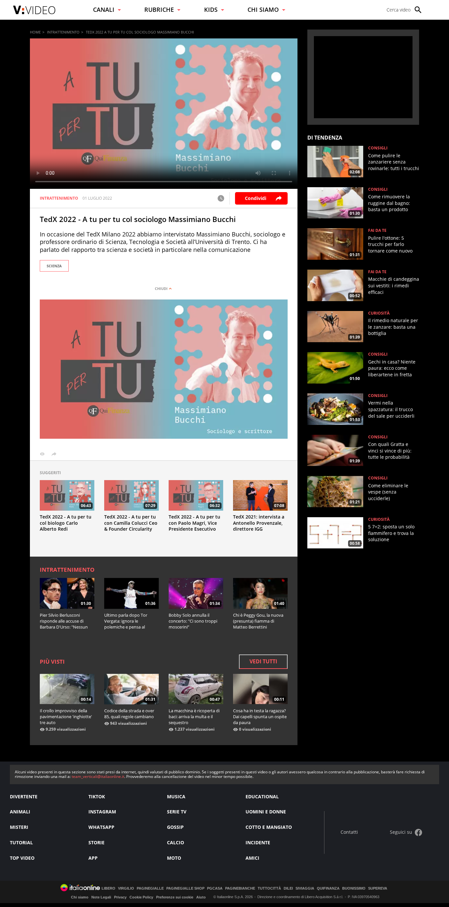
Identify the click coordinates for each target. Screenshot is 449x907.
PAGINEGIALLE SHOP (185, 888)
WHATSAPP (101, 827)
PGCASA (215, 888)
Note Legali (101, 897)
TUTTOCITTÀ (269, 888)
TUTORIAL (21, 842)
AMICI (252, 858)
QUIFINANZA (328, 888)
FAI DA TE (377, 230)
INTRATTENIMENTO (63, 32)
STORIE (96, 842)
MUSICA (176, 796)
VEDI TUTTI (263, 661)
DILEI (288, 888)
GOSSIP (175, 827)
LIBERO (108, 888)
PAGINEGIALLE (150, 888)
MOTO (174, 858)
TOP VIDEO (22, 858)
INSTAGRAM (102, 811)
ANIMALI (20, 811)
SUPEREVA (377, 888)
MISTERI (19, 827)
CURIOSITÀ (379, 313)
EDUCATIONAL (262, 796)
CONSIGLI (378, 148)
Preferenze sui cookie (174, 897)
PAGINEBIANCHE (240, 888)
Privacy (120, 897)
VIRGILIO (126, 888)
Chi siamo (79, 897)
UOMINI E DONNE (266, 811)
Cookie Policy (141, 897)
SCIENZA (54, 265)
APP (93, 858)
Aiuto (201, 897)
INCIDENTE (258, 842)
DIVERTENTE (23, 796)
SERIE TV (176, 811)
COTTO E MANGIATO (269, 827)
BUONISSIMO (354, 888)
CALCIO (175, 842)
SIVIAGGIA (304, 888)
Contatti (349, 832)
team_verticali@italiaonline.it (98, 776)
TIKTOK (96, 796)
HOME (35, 32)
